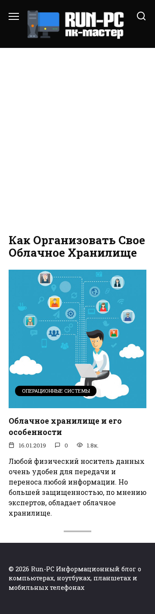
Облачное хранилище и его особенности (65, 426)
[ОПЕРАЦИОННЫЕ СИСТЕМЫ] (77, 402)
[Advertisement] (77, 139)
